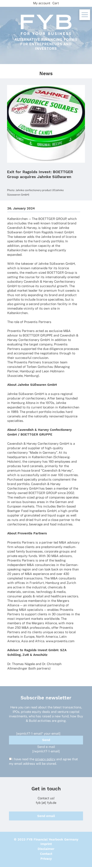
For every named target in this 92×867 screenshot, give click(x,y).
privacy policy (45, 759)
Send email (46, 816)
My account (41, 3)
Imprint (46, 844)
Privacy (46, 859)
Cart (55, 3)
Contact (46, 854)
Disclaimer (46, 849)
